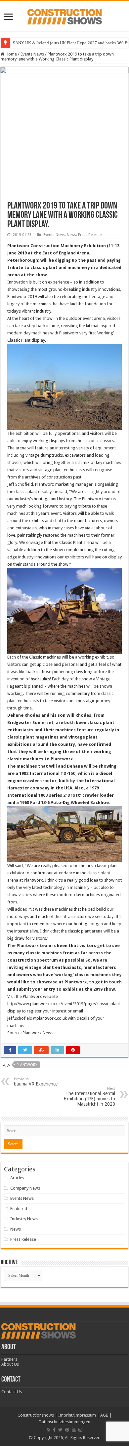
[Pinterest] (67, 1430)
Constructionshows (36, 1415)
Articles (17, 1177)
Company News (25, 1188)
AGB (104, 1415)
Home (11, 54)
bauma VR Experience (36, 1081)
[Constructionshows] (64, 15)
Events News (32, 54)
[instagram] (80, 1430)
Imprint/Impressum (77, 1415)
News (71, 235)
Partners (9, 1359)
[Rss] (48, 1430)
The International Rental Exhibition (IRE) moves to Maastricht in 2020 (89, 1096)
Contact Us (11, 1391)
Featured (18, 1208)
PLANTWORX (27, 1065)
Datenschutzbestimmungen (64, 1421)
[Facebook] (54, 1430)
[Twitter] (60, 1430)
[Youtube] (73, 1430)
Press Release (90, 235)
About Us (10, 1364)
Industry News (24, 1218)
